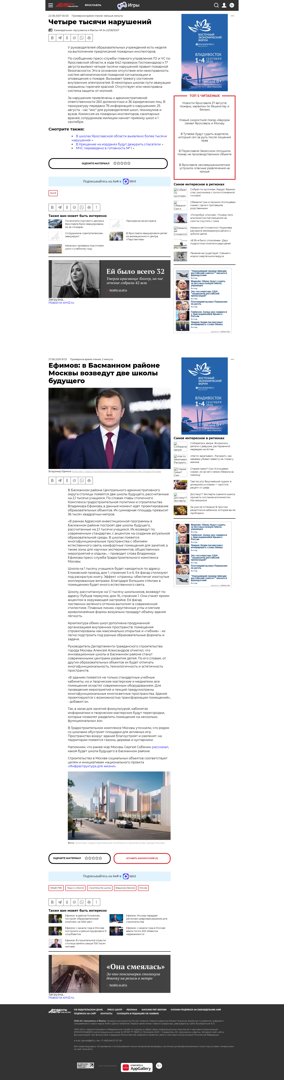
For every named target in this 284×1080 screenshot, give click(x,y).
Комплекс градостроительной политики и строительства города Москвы (116, 471)
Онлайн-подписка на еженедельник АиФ (196, 1009)
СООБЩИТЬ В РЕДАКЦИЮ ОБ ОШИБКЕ (138, 1013)
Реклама (132, 1009)
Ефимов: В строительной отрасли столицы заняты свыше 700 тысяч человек (85, 943)
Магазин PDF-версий (154, 1009)
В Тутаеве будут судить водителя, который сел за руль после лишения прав (204, 137)
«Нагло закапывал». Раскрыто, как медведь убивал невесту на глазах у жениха (212, 459)
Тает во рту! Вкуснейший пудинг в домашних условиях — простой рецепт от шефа (210, 484)
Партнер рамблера (107, 1066)
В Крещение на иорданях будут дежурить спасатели (118, 144)
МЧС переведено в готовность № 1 (104, 148)
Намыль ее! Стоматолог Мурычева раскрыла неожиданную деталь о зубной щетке (211, 230)
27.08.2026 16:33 (57, 359)
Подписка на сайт (85, 1013)
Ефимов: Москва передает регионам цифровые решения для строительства (146, 918)
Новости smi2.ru (61, 302)
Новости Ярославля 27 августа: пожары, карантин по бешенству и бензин (204, 106)
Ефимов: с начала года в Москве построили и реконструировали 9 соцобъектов (85, 931)
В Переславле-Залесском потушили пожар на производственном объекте (205, 152)
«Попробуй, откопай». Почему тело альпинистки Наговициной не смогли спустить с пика (211, 217)
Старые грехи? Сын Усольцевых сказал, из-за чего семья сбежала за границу (212, 471)
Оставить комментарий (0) (142, 858)
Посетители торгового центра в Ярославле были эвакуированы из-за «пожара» (84, 223)
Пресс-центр (114, 1009)
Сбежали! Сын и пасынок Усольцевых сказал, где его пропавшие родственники (213, 205)
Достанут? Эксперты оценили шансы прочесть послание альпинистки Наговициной (212, 497)
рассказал (160, 747)
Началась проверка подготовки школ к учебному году (84, 247)
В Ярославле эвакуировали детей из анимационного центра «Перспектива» (146, 236)
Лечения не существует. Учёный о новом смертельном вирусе (210, 255)
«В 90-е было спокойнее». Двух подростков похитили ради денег (210, 242)
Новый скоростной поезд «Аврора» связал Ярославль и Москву (204, 121)
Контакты (106, 1013)
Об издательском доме (88, 1009)
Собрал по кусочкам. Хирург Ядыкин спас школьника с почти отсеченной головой (212, 192)
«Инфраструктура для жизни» (92, 766)
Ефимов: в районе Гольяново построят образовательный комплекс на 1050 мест (82, 918)
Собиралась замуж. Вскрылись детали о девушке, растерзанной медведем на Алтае (210, 446)
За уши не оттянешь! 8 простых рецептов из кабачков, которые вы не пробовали (212, 510)
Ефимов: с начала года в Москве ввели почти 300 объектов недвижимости (145, 931)
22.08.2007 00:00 (58, 15)
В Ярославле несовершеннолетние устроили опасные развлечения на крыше (204, 168)
